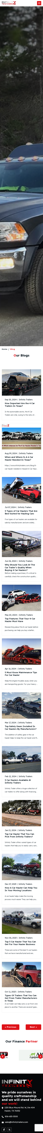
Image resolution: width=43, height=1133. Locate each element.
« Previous (10, 1027)
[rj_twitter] (9, 1129)
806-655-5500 (11, 1116)
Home (4, 349)
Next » (33, 1027)
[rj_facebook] (4, 1129)
